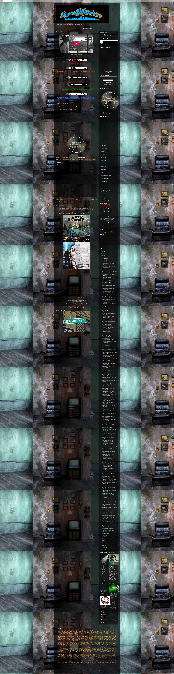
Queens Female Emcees (83, 654)
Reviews (113, 655)
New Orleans (93, 650)
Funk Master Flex (66, 640)
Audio (74, 631)
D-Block (86, 636)
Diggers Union (103, 152)
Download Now (108, 213)
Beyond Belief (103, 586)
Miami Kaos (72, 649)
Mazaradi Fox (60, 649)
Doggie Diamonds (93, 638)
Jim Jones (112, 644)
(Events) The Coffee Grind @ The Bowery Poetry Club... (108, 308)
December (104, 258)
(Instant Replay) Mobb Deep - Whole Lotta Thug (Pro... (109, 420)
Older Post (94, 199)
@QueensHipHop (108, 71)
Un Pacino (112, 661)
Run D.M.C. (61, 657)
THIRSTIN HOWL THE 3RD (103, 585)
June (103, 538)
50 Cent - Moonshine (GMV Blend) (112, 571)
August (103, 535)
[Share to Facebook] (82, 157)
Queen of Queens (111, 652)
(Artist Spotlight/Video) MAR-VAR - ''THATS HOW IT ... (108, 300)
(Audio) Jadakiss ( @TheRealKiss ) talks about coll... (109, 411)
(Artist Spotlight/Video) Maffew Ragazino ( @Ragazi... (108, 384)
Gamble (103, 588)
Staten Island (107, 658)
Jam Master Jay (89, 644)
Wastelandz (65, 663)
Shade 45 (108, 657)
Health (101, 642)
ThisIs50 (102, 183)
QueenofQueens (104, 615)
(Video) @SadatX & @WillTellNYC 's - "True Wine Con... (109, 389)
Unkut (102, 184)
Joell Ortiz (67, 645)
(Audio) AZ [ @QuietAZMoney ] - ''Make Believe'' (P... (108, 403)
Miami (66, 649)
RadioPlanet (103, 172)
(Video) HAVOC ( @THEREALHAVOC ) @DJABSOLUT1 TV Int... (109, 480)
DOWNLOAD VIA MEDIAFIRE (76, 307)
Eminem (112, 638)
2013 (102, 251)
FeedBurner (111, 84)
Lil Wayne (63, 648)
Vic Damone (68, 662)
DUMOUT (102, 637)
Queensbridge (87, 159)
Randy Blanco (69, 655)
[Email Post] (76, 157)
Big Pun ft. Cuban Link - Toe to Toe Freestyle (113, 608)
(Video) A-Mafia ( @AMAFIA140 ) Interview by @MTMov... (108, 392)
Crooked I (75, 636)
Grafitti (114, 640)
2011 (102, 255)
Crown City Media (104, 149)
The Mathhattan (104, 181)
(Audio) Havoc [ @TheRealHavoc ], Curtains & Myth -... (109, 361)
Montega (103, 580)
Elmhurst (107, 638)
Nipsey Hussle (103, 563)
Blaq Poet (108, 632)
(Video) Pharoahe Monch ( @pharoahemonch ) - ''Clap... (108, 297)
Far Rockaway (67, 639)
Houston (70, 643)
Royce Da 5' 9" (113, 656)
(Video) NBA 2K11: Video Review (108, 515)
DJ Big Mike (93, 636)
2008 (102, 551)
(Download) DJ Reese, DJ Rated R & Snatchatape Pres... (109, 455)
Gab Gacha (89, 640)
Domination (102, 638)
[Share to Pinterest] (84, 157)
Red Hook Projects (101, 655)
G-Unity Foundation (81, 640)
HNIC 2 (79, 642)
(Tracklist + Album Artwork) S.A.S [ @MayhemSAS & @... (109, 466)
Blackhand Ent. (101, 632)
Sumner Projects (63, 660)
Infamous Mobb (75, 159)
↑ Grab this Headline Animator (108, 35)
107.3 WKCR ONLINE (105, 196)
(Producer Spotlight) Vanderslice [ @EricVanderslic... (108, 372)
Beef (64, 632)
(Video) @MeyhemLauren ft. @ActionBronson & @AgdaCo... (108, 311)
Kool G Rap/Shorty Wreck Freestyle (113, 620)
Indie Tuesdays (98, 643)
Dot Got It (103, 154)
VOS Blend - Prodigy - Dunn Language (112, 577)
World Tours (78, 663)
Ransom (75, 655)
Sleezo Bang (75, 658)
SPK (72, 657)
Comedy (93, 635)
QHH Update (104, 652)
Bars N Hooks (105, 631)
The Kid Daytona (103, 590)
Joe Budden (60, 645)
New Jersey (86, 650)
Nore (59, 651)
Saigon (76, 657)
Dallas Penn (103, 151)
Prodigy (104, 651)
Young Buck (96, 663)
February (104, 545)
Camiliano (104, 633)
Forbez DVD (103, 155)
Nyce (73, 651)
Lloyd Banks (84, 648)
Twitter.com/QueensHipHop (76, 301)
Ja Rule (68, 644)
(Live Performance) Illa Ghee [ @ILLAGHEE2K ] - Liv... (108, 400)
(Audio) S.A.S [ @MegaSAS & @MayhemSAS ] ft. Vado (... (108, 269)
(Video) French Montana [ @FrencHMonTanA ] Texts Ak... (108, 339)
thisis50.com (69, 664)
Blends (113, 632)
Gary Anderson (104, 612)
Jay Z (100, 644)
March (103, 543)
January (103, 547)
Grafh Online (103, 160)
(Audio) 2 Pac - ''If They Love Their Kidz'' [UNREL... (108, 406)
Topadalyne (113, 660)
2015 (102, 250)
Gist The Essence (103, 577)
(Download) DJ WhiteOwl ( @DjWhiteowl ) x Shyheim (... (108, 499)
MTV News (102, 648)
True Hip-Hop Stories (83, 661)
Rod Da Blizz (93, 656)
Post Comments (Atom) (66, 201)
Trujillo (103, 562)
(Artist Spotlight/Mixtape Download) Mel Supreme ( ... (109, 502)
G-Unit (73, 640)
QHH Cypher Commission (75, 652)
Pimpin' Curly (87, 651)
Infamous (69, 159)
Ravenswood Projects (91, 655)
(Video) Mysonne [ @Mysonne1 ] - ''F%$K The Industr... (108, 438)
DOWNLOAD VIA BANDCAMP (76, 306)
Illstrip (103, 582)
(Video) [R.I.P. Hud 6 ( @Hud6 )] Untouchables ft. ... (108, 317)
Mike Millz (103, 571)
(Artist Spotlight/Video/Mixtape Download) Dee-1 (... (108, 485)
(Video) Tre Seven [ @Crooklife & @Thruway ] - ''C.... (108, 425)
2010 (102, 256)
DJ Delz (98, 636)
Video (95, 159)
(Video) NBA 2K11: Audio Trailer (108, 528)
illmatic (63, 664)
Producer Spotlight (112, 651)
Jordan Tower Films (82, 645)
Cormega (114, 635)
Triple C (72, 661)
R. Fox (103, 565)
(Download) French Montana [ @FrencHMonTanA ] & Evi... (108, 336)
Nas (81, 650)
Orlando (77, 651)
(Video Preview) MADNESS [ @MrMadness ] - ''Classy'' (107, 441)
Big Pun (89, 632)
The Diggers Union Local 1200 (107, 197)
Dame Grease (108, 637)
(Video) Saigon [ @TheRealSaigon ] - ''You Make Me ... (109, 289)
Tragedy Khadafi (65, 661)
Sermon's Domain (104, 176)
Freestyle (108, 639)
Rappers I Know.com (103, 576)
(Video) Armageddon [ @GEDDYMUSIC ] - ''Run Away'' (108, 433)
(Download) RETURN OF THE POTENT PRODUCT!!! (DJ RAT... (109, 292)
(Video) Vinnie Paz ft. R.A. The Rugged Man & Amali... (108, 458)
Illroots (102, 165)
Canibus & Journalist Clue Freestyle (113, 598)
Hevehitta (111, 642)
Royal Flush (106, 656)
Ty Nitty (92, 159)
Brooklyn (71, 633)
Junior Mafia (90, 645)
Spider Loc (89, 658)
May (103, 540)
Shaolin (113, 657)
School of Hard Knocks (88, 657)
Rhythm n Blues (61, 656)
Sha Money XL (96, 657)
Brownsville (78, 633)
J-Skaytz (103, 570)
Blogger (99, 670)
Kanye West (102, 645)
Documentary (85, 638)
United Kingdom (61, 662)
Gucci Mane (67, 642)
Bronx (63, 633)
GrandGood (103, 161)
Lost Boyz (92, 648)
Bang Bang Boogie (88, 631)
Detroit (69, 638)
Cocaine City (80, 635)
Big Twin (94, 632)
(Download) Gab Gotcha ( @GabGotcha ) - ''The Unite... (108, 494)
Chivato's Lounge (104, 148)
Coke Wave (87, 635)
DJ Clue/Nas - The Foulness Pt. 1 (113, 601)
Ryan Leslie (68, 657)
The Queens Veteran (104, 617)
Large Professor (85, 647)
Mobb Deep (108, 649)
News (99, 650)
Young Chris (102, 663)
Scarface (82, 657)
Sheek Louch (60, 658)
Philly (82, 651)
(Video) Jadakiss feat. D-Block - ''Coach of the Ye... (108, 347)
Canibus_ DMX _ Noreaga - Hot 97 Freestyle (113, 594)
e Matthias (104, 619)
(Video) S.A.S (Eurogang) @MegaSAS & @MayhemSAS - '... (109, 272)
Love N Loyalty (81, 159)
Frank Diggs (101, 639)
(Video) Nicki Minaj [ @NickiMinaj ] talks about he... (108, 267)
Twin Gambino (96, 661)
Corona (62, 636)
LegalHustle (105, 647)
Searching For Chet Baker (106, 175)
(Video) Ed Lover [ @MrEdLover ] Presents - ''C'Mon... (108, 331)
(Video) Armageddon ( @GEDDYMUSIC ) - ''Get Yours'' (108, 303)
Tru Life (76, 661)
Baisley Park (81, 631)
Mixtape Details (87, 649)
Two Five (102, 661)
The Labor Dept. (104, 180)
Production (62, 652)
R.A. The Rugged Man (104, 654)
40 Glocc (59, 630)
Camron (109, 633)
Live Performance (76, 648)
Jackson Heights (75, 644)
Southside (81, 658)
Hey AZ (102, 163)
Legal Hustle (103, 166)
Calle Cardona (97, 633)
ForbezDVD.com (93, 639)
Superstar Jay (70, 660)
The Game (77, 660)
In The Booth (82, 643)
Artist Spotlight (65, 631)
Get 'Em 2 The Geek (105, 158)
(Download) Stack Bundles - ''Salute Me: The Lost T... (109, 345)
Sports (93, 658)
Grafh (109, 640)
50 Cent (65, 630)
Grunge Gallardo (103, 583)
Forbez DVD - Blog (105, 200)
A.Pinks (103, 572)
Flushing (85, 639)
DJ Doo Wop (110, 636)
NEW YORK (75, 650)
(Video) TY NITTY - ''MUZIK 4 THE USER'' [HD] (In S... (108, 328)
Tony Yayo (106, 660)
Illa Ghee (75, 643)
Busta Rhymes (85, 633)
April (103, 542)
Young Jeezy (109, 663)
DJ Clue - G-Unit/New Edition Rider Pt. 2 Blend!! (113, 567)
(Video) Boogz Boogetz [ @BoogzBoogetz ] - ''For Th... (108, 278)
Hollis (65, 643)
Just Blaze (96, 645)
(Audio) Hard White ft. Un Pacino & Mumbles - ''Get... (108, 370)
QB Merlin (103, 170)
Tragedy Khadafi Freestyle (113, 613)
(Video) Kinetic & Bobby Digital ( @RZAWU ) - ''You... (108, 531)
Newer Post (59, 199)
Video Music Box (93, 662)
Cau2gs (114, 633)
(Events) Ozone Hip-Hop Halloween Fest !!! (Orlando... (109, 430)
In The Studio (64, 159)
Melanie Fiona (103, 564)
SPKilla (83, 32)
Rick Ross (68, 656)
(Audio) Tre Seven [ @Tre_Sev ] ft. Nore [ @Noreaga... (109, 395)
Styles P (114, 658)
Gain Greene (95, 640)
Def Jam (64, 638)
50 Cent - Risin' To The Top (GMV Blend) (113, 574)
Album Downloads (96, 630)
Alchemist (111, 630)
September (104, 533)
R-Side (103, 567)
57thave (102, 146)
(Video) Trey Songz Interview (108, 112)
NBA (70, 650)
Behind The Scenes (71, 632)
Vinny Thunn (100, 662)
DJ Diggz (104, 636)
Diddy (74, 638)
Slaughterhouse (68, 658)
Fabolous (59, 639)
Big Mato (79, 632)
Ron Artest (103, 173)
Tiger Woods (100, 660)
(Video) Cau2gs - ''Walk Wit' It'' (108, 427)
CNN (91, 633)
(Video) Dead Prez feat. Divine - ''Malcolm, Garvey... (108, 356)
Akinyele (79, 630)
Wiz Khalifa (71, 663)
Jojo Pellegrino (74, 645)
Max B (112, 648)
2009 (102, 549)
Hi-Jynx (103, 589)
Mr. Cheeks (65, 650)
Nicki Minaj (105, 650)
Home (76, 199)
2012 (102, 253)
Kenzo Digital (109, 645)
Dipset (79, 638)
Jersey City (106, 644)
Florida (80, 639)
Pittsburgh (93, 651)
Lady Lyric (103, 581)
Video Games (85, 662)
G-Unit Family (103, 157)
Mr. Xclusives (103, 169)
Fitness (75, 639)
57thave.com (73, 630)
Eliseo (103, 573)
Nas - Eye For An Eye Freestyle (113, 616)
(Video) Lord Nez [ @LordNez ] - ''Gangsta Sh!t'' (108, 444)
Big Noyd (84, 632)
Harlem (90, 642)
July (103, 536)
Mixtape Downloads (97, 649)
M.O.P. (97, 648)
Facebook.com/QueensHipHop (76, 302)
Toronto (59, 661)
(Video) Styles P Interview (108, 113)
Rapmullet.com (82, 655)
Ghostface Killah (103, 640)
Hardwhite (85, 642)
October (103, 261)
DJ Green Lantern (73, 637)
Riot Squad (86, 656)
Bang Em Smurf (97, 631)
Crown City (81, 636)
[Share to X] (81, 157)
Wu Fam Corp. (103, 186)
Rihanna (74, 656)
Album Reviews (104, 630)
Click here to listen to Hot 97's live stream (103, 606)
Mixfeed (102, 167)
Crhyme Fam (69, 636)
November (104, 260)
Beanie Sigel (112, 631)
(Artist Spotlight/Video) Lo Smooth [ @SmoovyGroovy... (109, 417)
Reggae (108, 655)
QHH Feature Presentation (86, 652)
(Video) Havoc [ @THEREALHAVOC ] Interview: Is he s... (109, 447)
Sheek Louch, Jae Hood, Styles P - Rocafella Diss (113, 605)
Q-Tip (67, 652)
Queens (60, 654)
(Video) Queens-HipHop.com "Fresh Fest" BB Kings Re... (109, 511)
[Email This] (79, 157)
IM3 (60, 159)
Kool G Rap (64, 647)
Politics (98, 651)
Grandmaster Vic (61, 642)
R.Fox (111, 654)
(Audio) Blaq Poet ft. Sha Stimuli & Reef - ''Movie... (108, 364)
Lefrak (98, 647)
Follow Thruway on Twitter (76, 54)
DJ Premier (80, 637)
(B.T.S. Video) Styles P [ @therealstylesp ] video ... (107, 325)
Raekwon (62, 655)
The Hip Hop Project (105, 178)
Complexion (103, 591)
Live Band (69, 648)
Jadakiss (82, 644)
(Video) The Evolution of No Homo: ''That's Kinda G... (108, 463)
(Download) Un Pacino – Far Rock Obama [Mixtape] (108, 477)
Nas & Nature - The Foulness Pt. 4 (113, 603)
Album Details (86, 630)
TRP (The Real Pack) (103, 569)
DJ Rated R (87, 637)
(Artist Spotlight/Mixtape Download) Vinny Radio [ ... (109, 397)
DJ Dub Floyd (65, 637)
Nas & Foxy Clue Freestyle (113, 611)
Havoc (96, 642)
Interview (62, 644)
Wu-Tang (84, 663)
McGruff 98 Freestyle (113, 618)
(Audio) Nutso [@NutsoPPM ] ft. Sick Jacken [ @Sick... (109, 294)
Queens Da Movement (72, 654)
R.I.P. (115, 654)
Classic (73, 635)
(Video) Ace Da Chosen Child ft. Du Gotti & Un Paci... (109, 474)
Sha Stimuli (102, 657)
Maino (108, 648)
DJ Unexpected (95, 637)
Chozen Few (103, 574)
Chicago (61, 635)
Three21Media (93, 660)
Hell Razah (106, 642)
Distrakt (103, 578)
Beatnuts (59, 632)
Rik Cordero (79, 656)
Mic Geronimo (79, 649)
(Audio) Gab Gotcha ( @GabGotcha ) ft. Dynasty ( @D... (109, 521)
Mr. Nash (103, 566)
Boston (59, 633)
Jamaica (95, 644)
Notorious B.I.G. (66, 651)
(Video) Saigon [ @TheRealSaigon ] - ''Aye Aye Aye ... (109, 350)
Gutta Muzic (74, 642)
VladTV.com (107, 662)
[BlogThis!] (80, 157)
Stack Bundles (100, 658)
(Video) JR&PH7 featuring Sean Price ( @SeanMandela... (109, 526)
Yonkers (90, 663)
